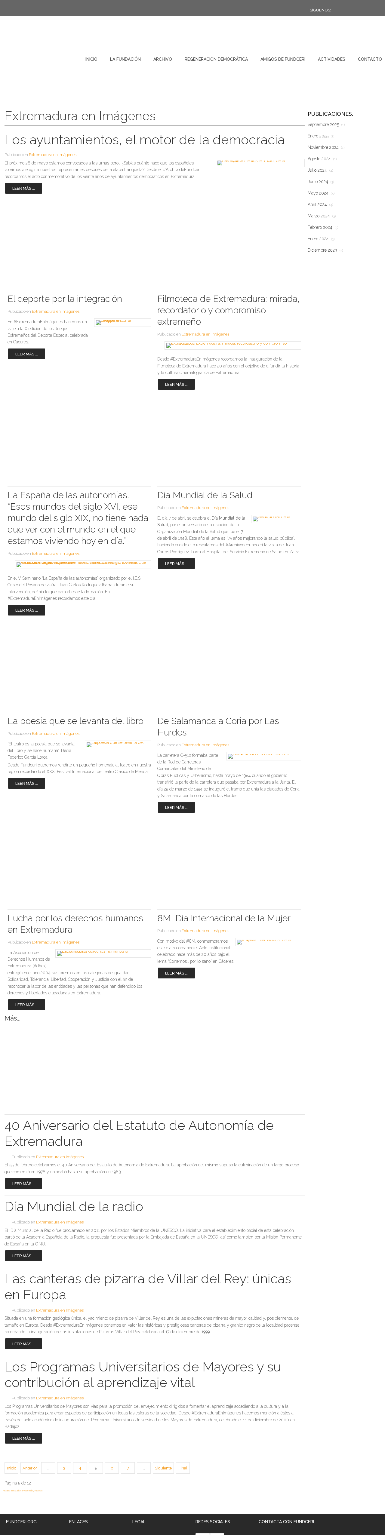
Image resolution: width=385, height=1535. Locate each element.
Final (182, 1468)
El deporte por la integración (65, 298)
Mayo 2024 (321, 193)
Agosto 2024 (322, 158)
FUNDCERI (35, 58)
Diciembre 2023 (325, 250)
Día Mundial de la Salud (204, 495)
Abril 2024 (320, 204)
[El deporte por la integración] (121, 322)
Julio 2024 (320, 170)
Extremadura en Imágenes (52, 154)
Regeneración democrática (216, 59)
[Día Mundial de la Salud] (274, 519)
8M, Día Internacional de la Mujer (224, 918)
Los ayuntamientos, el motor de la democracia (145, 139)
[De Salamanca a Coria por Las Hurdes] (261, 756)
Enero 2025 (321, 136)
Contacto (370, 59)
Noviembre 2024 (326, 147)
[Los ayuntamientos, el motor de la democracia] (258, 163)
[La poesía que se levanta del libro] (116, 745)
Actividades (331, 59)
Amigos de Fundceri (282, 59)
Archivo (162, 59)
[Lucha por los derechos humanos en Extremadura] (100, 953)
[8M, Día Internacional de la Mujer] (266, 942)
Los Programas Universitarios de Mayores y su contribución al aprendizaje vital (143, 1374)
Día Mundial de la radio (74, 1206)
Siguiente (163, 1468)
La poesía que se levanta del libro (75, 721)
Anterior (30, 1468)
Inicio (91, 59)
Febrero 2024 (323, 227)
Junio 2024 (321, 181)
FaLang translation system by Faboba (22, 1490)
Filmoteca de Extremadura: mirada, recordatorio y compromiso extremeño (228, 310)
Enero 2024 (321, 238)
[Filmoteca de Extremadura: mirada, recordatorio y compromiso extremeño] (229, 345)
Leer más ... (23, 188)
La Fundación (125, 59)
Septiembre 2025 (326, 124)
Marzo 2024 (322, 215)
